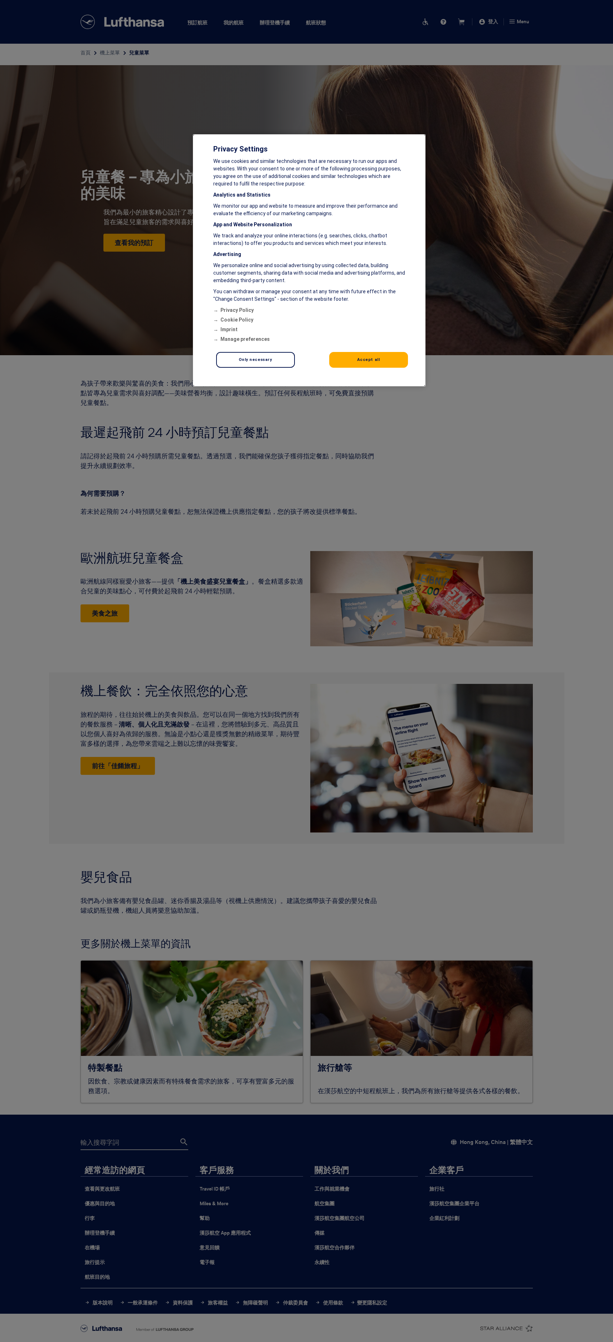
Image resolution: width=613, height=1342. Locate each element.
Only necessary (255, 359)
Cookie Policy (236, 320)
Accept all (368, 359)
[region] (309, 260)
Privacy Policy (237, 310)
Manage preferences (245, 339)
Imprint (229, 329)
